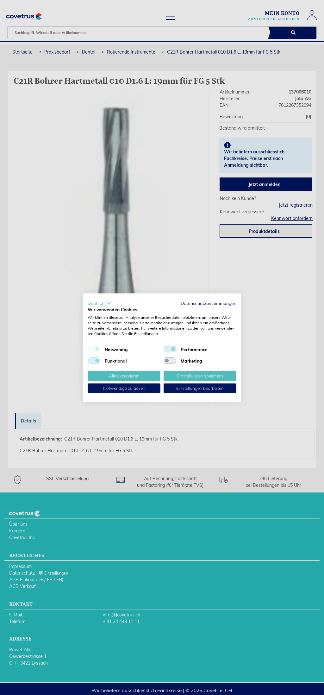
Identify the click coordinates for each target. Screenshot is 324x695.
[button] (99, 303)
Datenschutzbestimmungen (208, 303)
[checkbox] (94, 349)
